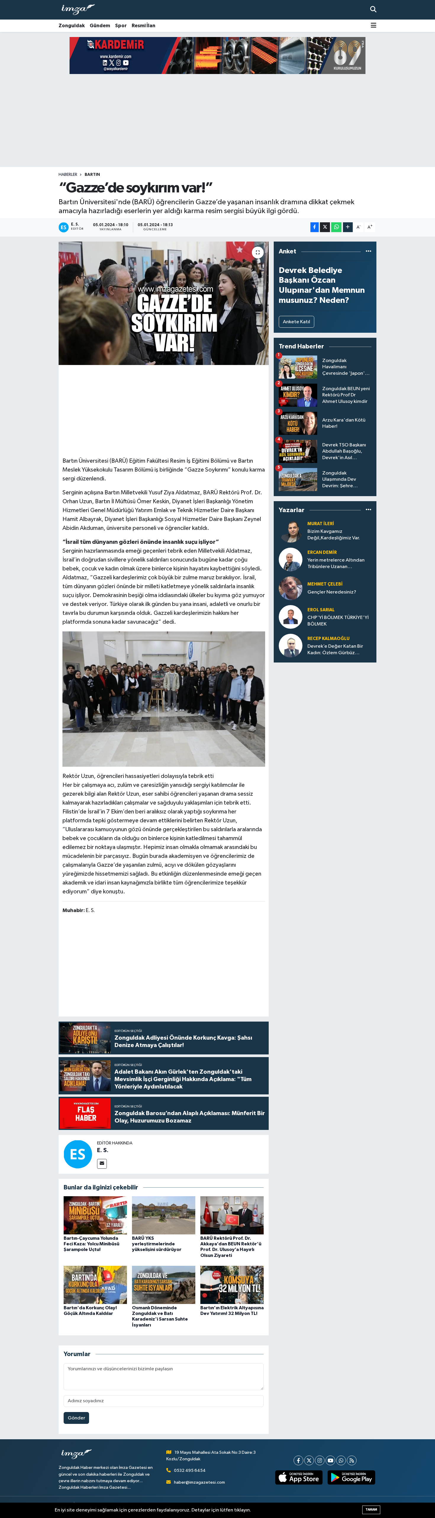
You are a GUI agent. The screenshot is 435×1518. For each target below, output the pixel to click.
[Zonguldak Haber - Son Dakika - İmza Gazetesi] (81, 10)
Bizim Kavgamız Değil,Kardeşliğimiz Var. (333, 534)
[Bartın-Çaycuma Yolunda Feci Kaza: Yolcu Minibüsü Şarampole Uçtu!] (95, 1215)
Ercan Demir (322, 552)
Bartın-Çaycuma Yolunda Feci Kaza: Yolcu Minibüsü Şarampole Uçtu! (91, 1244)
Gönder (76, 1418)
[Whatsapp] (341, 1460)
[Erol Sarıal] (290, 616)
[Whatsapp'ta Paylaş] (336, 227)
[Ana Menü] (373, 26)
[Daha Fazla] (348, 227)
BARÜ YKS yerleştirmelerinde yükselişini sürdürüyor (156, 1244)
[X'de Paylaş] (325, 227)
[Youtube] (330, 1460)
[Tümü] (368, 251)
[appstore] (299, 1477)
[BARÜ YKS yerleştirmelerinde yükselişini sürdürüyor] (163, 1215)
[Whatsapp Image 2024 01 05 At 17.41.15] (163, 699)
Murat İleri (320, 524)
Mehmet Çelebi (325, 584)
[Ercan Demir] (290, 559)
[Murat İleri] (290, 530)
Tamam (371, 1509)
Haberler (68, 175)
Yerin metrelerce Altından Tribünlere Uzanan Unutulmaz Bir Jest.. (336, 564)
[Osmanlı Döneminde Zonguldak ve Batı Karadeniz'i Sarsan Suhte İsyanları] (163, 1284)
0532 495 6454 (190, 1470)
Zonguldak (72, 25)
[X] (309, 1460)
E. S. (103, 1150)
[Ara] (373, 9)
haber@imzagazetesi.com (199, 1482)
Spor (121, 25)
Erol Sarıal (321, 610)
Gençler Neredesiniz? (331, 592)
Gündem (100, 25)
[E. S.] (78, 1154)
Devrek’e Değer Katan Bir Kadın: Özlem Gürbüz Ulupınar (335, 650)
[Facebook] (298, 1460)
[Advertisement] (217, 120)
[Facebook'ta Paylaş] (314, 227)
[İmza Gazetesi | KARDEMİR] (217, 55)
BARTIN (92, 175)
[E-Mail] (102, 1164)
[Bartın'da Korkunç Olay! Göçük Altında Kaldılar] (95, 1284)
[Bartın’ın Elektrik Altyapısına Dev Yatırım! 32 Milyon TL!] (232, 1284)
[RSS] (352, 1460)
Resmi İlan (143, 25)
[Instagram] (320, 1460)
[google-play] (351, 1477)
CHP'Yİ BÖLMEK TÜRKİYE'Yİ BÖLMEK (338, 620)
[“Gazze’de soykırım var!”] (164, 303)
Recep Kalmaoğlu (328, 638)
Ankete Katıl (296, 321)
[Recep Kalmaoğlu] (290, 645)
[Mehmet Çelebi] (290, 588)
